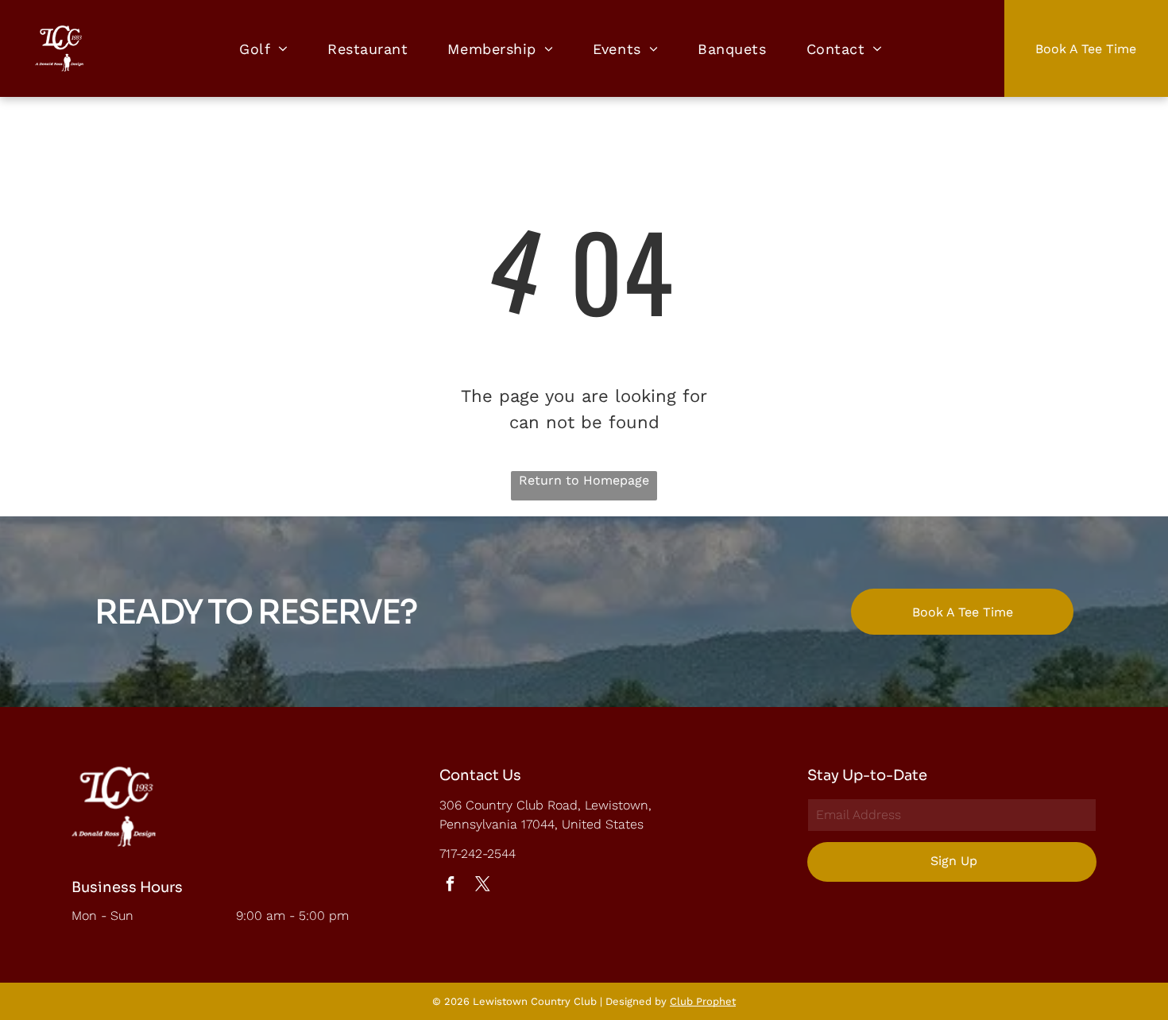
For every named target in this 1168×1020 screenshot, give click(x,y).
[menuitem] (263, 48)
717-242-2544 (477, 853)
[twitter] (483, 886)
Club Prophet (703, 1001)
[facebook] (450, 886)
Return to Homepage (584, 480)
